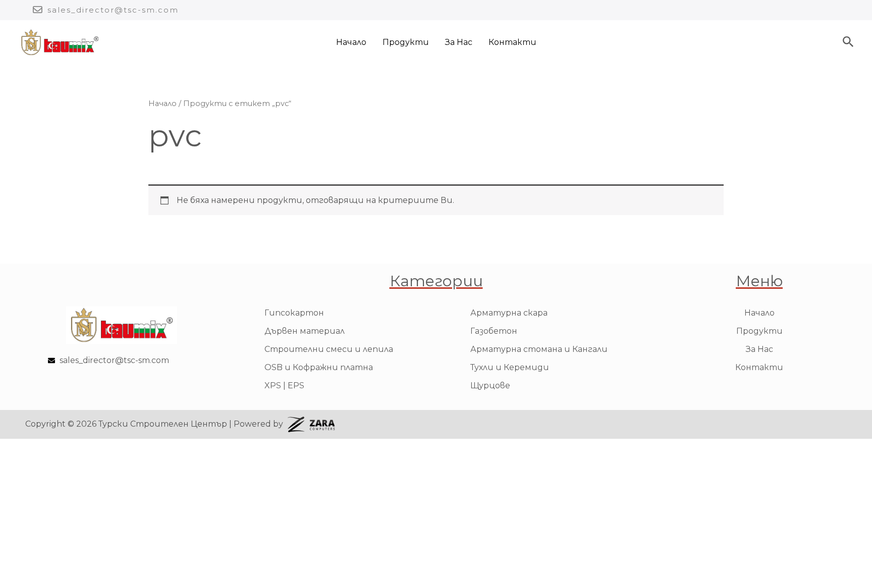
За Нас (458, 42)
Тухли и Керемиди (509, 367)
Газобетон (493, 331)
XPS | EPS (284, 385)
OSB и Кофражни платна (318, 367)
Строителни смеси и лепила (328, 349)
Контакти (512, 42)
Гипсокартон (294, 313)
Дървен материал (304, 331)
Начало (351, 42)
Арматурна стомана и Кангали (539, 349)
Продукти (406, 42)
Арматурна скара (509, 313)
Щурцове (490, 385)
